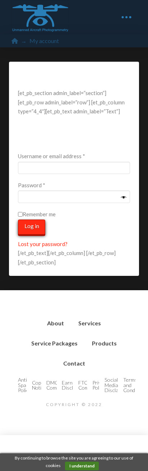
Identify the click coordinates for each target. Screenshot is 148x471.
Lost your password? (43, 244)
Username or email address (62, 155)
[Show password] (123, 198)
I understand (81, 465)
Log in (31, 226)
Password (42, 185)
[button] (126, 17)
